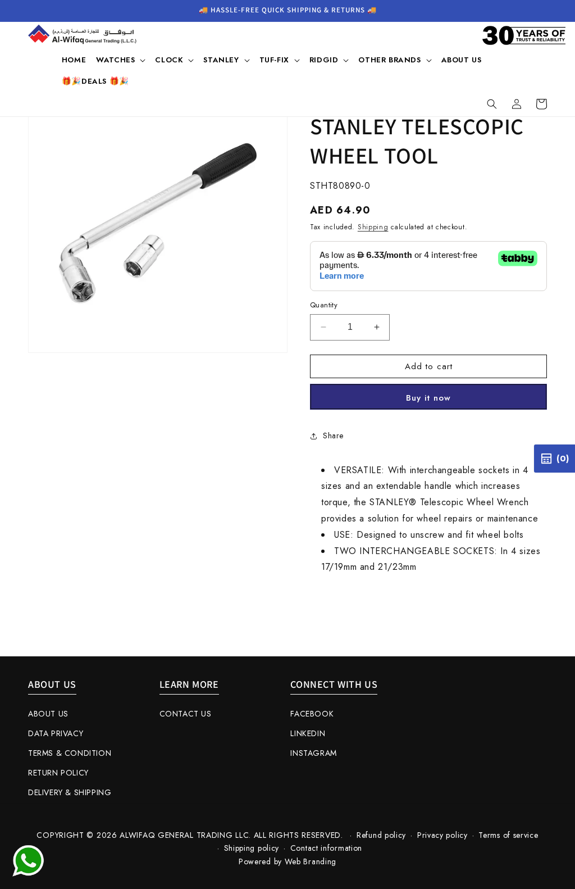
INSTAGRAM (313, 753)
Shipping (373, 227)
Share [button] (333, 435)
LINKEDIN (307, 733)
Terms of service (508, 835)
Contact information (326, 848)
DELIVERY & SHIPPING (69, 792)
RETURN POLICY (58, 772)
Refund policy (381, 835)
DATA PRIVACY (55, 733)
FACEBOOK (312, 713)
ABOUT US (48, 713)
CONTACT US (185, 713)
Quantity (323, 305)
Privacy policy (442, 835)
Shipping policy (252, 848)
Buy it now (428, 398)
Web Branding (310, 861)
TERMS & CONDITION (69, 753)
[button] (120, 60)
